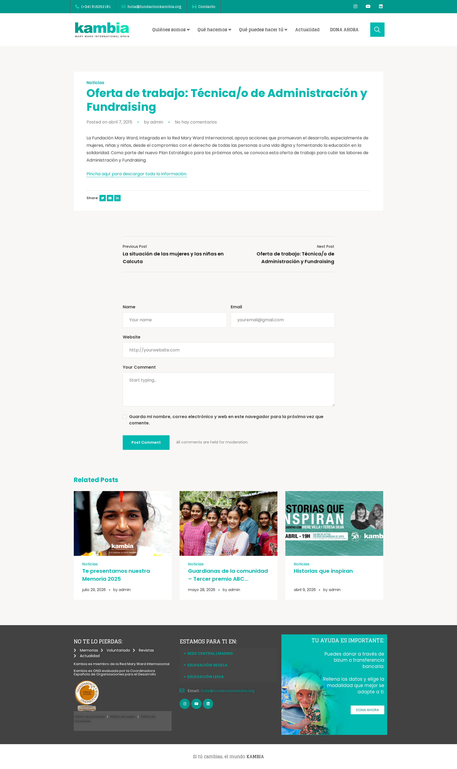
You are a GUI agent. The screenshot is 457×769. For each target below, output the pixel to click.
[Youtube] (368, 6)
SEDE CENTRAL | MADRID (210, 653)
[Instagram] (355, 6)
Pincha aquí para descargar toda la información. (136, 174)
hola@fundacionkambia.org (228, 690)
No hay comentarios (196, 122)
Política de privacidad (90, 717)
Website (131, 337)
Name (129, 307)
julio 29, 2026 (94, 589)
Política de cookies (122, 717)
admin (156, 122)
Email (236, 307)
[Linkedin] (380, 6)
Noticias (95, 82)
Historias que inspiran (323, 571)
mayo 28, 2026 (201, 589)
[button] (228, 653)
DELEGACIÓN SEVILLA (207, 665)
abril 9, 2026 (305, 589)
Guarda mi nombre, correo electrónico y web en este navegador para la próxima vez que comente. (226, 420)
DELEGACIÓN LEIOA (205, 676)
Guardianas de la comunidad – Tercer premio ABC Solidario (228, 579)
